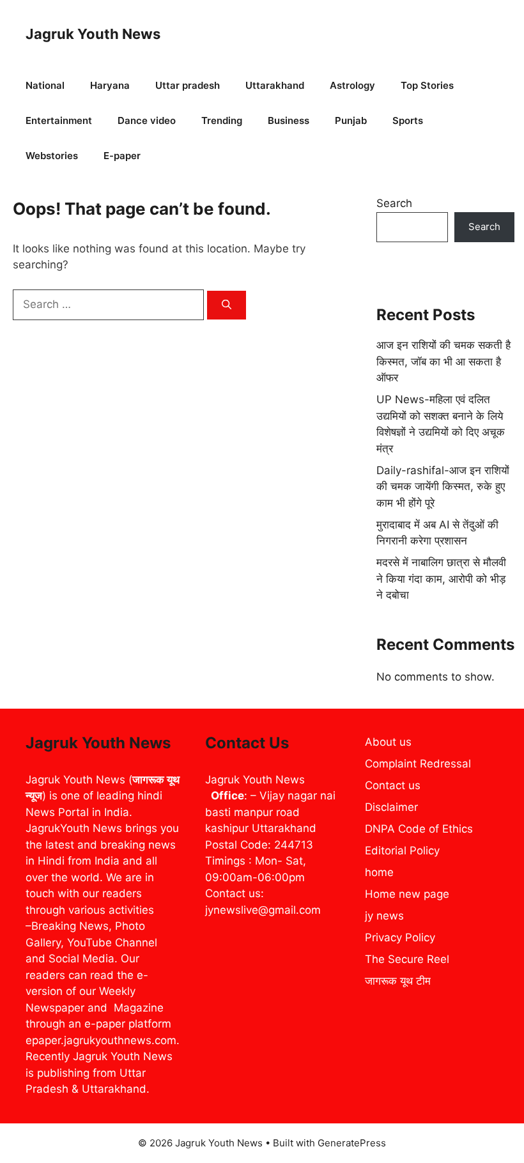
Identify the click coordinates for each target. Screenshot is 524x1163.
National (45, 85)
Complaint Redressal (418, 763)
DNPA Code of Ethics (419, 828)
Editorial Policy (402, 850)
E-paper (122, 156)
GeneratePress (352, 1143)
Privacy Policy (400, 937)
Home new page (407, 894)
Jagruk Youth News (93, 34)
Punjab (351, 120)
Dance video (147, 120)
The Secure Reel (407, 959)
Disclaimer (391, 807)
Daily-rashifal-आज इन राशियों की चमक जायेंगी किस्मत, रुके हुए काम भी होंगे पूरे (442, 486)
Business (288, 120)
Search (394, 203)
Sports (407, 120)
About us (388, 742)
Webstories (52, 156)
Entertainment (59, 120)
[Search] (226, 305)
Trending (221, 120)
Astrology (352, 85)
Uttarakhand (274, 85)
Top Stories (427, 85)
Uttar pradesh (187, 85)
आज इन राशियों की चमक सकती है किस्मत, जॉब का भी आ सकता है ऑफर (443, 361)
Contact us (392, 785)
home (379, 872)
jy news (384, 915)
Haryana (110, 85)
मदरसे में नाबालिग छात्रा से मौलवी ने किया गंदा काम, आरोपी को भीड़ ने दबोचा (441, 578)
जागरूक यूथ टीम (398, 980)
